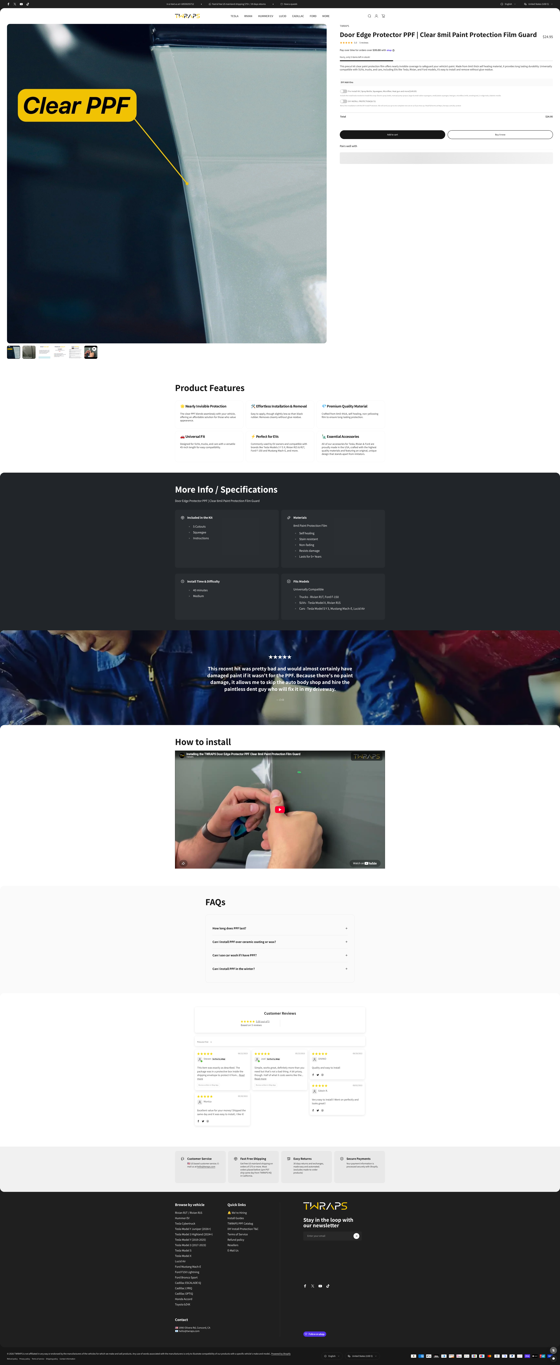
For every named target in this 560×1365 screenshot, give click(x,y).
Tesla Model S (183, 1250)
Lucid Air (180, 1261)
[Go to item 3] (44, 352)
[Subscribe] (356, 1236)
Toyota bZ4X (182, 1304)
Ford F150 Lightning (187, 1272)
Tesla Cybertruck (185, 1223)
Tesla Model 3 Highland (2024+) (194, 1234)
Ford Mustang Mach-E (188, 1267)
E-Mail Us (233, 1250)
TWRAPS (344, 26)
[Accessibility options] (553, 1350)
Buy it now (500, 134)
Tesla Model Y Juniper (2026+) (193, 1229)
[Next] (319, 191)
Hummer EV (182, 1218)
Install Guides (236, 1218)
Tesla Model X (183, 1256)
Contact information (67, 1359)
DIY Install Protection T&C (243, 1229)
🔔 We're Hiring (237, 1213)
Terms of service (38, 1359)
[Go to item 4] (59, 352)
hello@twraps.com (206, 1166)
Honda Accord (183, 1299)
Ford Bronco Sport (186, 1277)
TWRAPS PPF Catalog (240, 1223)
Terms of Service (238, 1234)
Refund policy (236, 1240)
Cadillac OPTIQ (184, 1293)
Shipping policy (52, 1359)
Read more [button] (260, 1078)
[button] (313, 1075)
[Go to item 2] (29, 352)
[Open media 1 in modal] (167, 183)
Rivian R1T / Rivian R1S (188, 1213)
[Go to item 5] (75, 352)
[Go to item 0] (13, 352)
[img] (205, 1053)
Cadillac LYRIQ (183, 1288)
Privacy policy (24, 1359)
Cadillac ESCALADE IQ (188, 1283)
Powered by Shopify (280, 1353)
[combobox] (508, 4)
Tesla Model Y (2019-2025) (190, 1240)
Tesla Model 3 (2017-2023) (190, 1245)
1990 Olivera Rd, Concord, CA (194, 1327)
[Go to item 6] (90, 352)
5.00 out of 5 (263, 1021)
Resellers (233, 1245)
